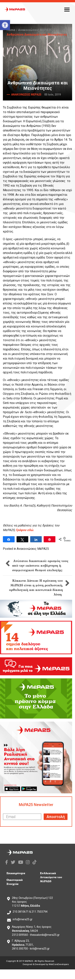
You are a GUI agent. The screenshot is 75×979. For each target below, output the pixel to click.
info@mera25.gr (22, 919)
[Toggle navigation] (67, 9)
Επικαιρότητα (16, 873)
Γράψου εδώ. (25, 530)
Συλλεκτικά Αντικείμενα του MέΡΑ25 (51, 877)
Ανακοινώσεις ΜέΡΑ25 (35, 30)
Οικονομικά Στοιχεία (15, 882)
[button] (5, 25)
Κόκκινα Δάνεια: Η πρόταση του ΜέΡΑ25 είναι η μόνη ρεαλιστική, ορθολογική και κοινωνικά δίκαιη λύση (36, 587)
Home (11, 30)
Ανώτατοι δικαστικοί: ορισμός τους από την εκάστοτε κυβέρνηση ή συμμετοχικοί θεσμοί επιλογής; (40, 566)
